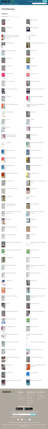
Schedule (16, 4)
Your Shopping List (41, 397)
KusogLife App (30, 397)
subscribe (33, 414)
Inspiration (30, 1)
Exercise (11, 4)
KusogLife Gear (30, 400)
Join (45, 1)
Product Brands (30, 402)
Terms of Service (21, 397)
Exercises (29, 404)
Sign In (40, 1)
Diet (7, 4)
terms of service (27, 416)
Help (38, 399)
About (36, 1)
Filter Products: (4, 16)
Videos (28, 395)
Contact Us (20, 394)
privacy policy (35, 416)
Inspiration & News (31, 394)
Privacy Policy (20, 399)
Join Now (39, 394)
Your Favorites (40, 395)
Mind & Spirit (29, 399)
